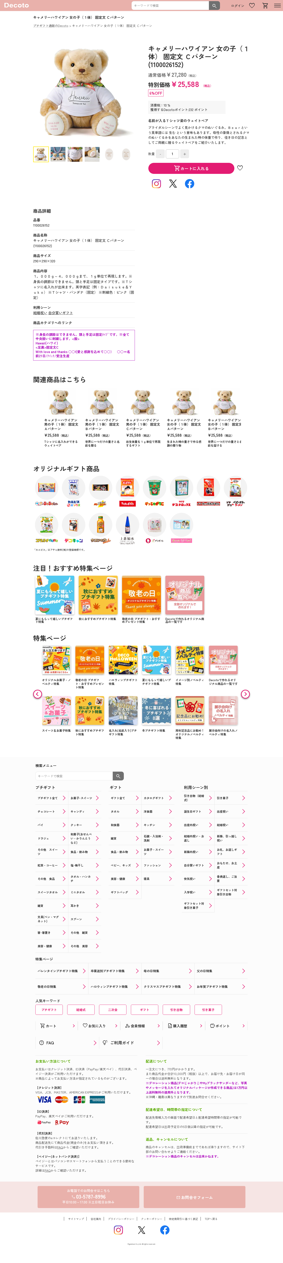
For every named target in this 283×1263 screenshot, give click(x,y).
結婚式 (81, 1009)
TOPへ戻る (211, 1219)
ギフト (144, 1009)
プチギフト (49, 1009)
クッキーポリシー (151, 1219)
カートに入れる (191, 168)
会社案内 (96, 1219)
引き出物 (176, 1009)
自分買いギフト (60, 312)
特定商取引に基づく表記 (183, 1219)
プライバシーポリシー (121, 1219)
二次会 (112, 1009)
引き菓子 (208, 1009)
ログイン (237, 5)
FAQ (60, 1147)
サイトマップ (76, 1219)
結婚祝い (40, 312)
